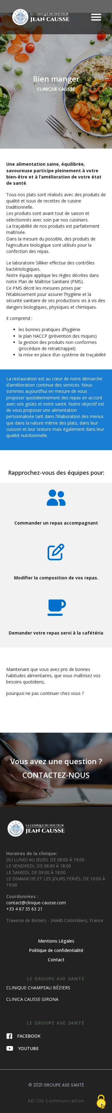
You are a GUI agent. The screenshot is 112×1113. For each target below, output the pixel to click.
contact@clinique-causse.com (36, 903)
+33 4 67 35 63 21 (24, 909)
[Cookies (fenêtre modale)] (101, 1102)
